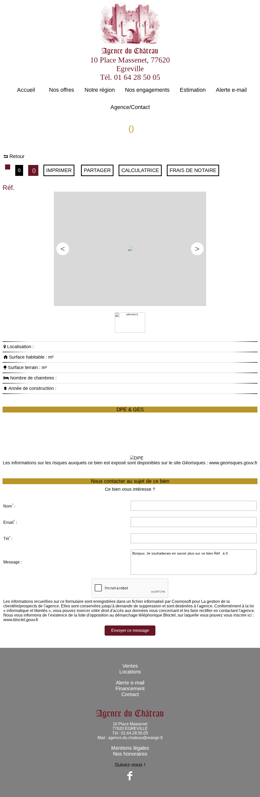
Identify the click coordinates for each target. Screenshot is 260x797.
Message (11, 562)
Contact (130, 694)
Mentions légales (130, 748)
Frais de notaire (193, 170)
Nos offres (61, 90)
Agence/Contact (130, 107)
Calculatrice (140, 170)
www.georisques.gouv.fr (233, 462)
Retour (16, 156)
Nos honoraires (130, 754)
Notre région (100, 90)
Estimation (193, 90)
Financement (130, 688)
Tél (6, 539)
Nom (7, 506)
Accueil (26, 90)
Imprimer (59, 170)
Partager (97, 170)
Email (8, 522)
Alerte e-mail (231, 90)
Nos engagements (147, 90)
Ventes (130, 666)
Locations (130, 672)
